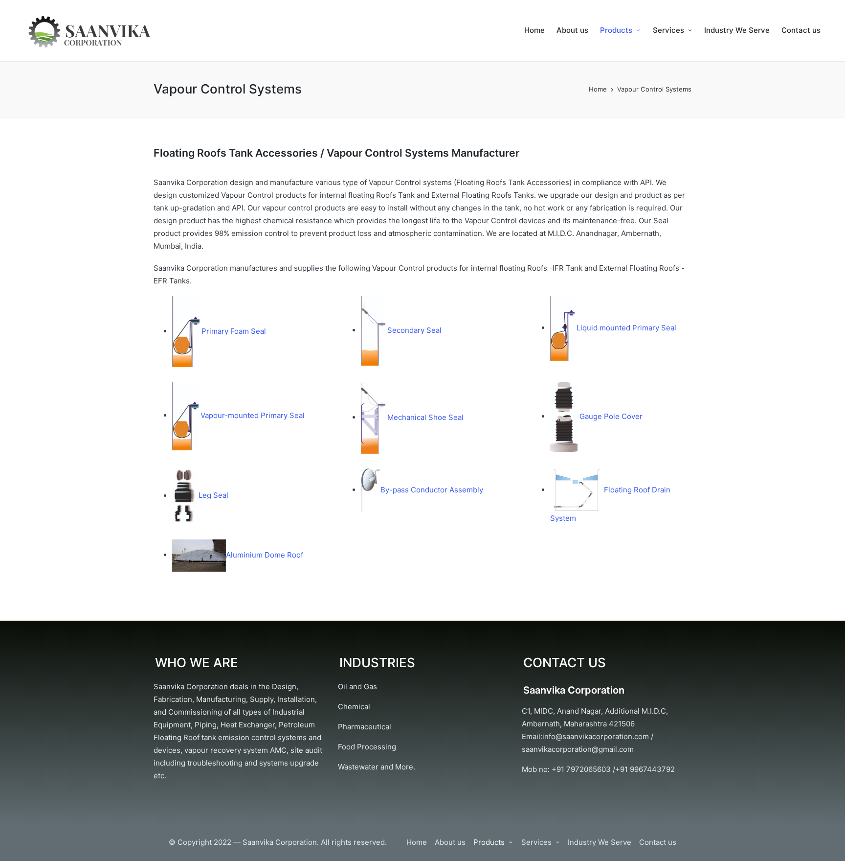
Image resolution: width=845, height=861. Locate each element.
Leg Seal (213, 495)
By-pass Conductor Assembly (431, 489)
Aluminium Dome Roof (264, 554)
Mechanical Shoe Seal (424, 417)
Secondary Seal (413, 330)
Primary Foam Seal (233, 331)
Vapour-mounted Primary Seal (252, 415)
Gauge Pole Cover (610, 416)
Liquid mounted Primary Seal (625, 327)
